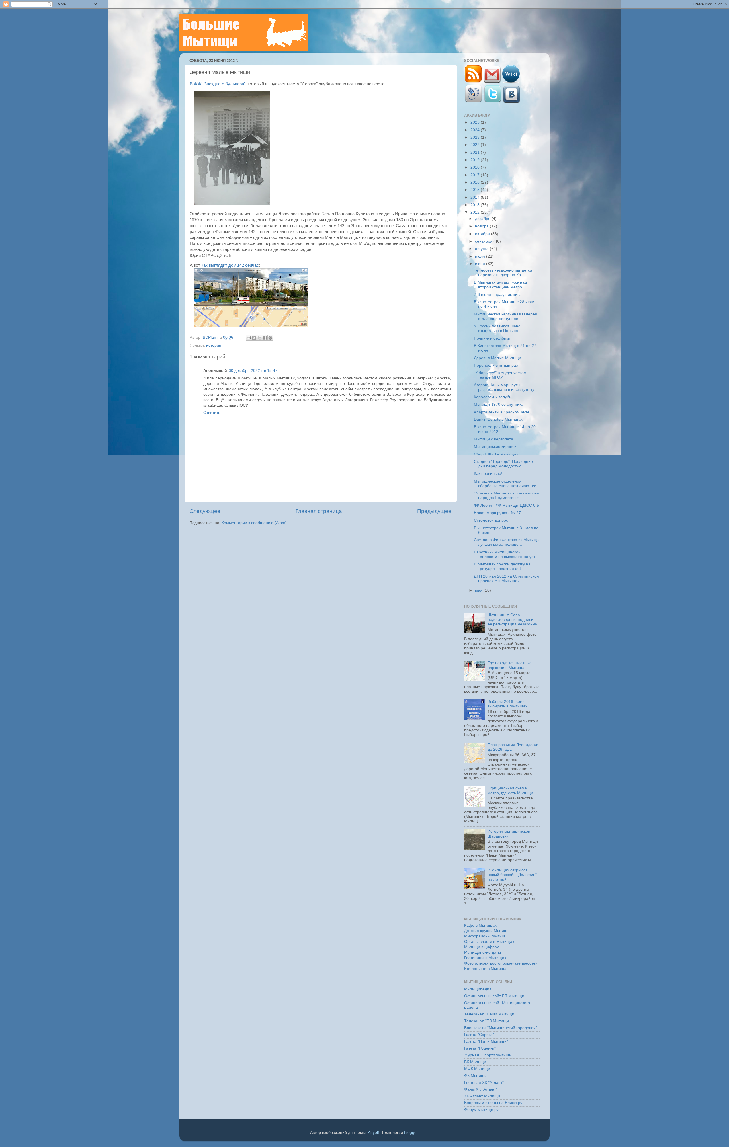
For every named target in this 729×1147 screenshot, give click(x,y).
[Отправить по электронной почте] (248, 338)
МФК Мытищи (477, 1069)
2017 (475, 175)
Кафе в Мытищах (480, 925)
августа (482, 249)
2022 (475, 145)
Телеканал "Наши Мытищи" (490, 1014)
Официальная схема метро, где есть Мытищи (510, 790)
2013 (475, 205)
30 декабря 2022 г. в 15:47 (253, 370)
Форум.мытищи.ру (481, 1109)
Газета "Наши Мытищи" (486, 1041)
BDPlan (210, 337)
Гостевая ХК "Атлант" (484, 1082)
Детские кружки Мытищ (485, 931)
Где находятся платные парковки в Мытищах (510, 665)
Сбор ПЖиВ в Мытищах (496, 454)
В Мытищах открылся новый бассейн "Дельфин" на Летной (512, 874)
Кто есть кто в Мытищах (486, 969)
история (213, 345)
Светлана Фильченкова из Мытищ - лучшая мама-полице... (507, 542)
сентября (484, 241)
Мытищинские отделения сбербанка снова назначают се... (507, 483)
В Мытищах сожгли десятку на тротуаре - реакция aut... (502, 566)
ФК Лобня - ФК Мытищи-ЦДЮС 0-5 (506, 505)
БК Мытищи (475, 1062)
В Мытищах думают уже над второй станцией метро (500, 284)
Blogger (411, 1132)
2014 (475, 197)
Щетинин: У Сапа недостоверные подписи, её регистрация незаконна (512, 619)
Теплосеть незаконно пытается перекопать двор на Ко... (503, 272)
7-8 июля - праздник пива (498, 294)
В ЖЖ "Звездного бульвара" (217, 84)
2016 (475, 182)
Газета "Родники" (480, 1048)
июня (480, 264)
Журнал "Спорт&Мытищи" (488, 1055)
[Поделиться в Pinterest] (270, 338)
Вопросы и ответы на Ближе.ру (493, 1103)
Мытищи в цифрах (481, 947)
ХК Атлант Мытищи (482, 1096)
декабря (483, 219)
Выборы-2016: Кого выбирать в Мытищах (507, 703)
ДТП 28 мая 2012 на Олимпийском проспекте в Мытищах (506, 578)
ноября (482, 226)
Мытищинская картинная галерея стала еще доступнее (505, 316)
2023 (475, 137)
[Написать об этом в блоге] (254, 338)
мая (479, 590)
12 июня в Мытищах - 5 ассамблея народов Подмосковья (506, 495)
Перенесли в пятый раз (496, 365)
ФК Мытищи (475, 1076)
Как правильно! (488, 473)
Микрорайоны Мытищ (484, 936)
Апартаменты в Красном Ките (501, 412)
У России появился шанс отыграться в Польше (497, 328)
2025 (475, 122)
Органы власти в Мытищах (489, 941)
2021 (475, 152)
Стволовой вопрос (491, 520)
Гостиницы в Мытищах (485, 958)
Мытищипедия (478, 989)
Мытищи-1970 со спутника (498, 404)
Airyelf (373, 1132)
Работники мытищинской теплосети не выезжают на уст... (506, 554)
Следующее (204, 511)
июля (480, 256)
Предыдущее (434, 511)
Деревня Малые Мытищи (497, 358)
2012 (475, 212)
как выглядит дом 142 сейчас (230, 265)
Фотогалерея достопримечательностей (501, 963)
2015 (475, 190)
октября (483, 234)
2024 (475, 130)
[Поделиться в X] (259, 338)
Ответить (211, 413)
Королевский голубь (492, 397)
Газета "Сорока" (479, 1035)
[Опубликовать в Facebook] (265, 338)
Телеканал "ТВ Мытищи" (487, 1021)
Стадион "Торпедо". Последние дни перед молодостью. (503, 463)
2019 (475, 160)
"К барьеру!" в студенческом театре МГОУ (500, 375)
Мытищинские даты (482, 952)
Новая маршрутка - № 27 (497, 513)
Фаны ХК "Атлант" (480, 1089)
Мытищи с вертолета (493, 439)
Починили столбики (492, 338)
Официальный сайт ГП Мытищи (494, 996)
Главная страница (319, 511)
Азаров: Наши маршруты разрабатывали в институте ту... (505, 387)
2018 (475, 167)
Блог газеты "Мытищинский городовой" (500, 1028)
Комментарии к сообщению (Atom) (254, 523)
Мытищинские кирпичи (495, 446)
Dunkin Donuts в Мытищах (498, 419)
